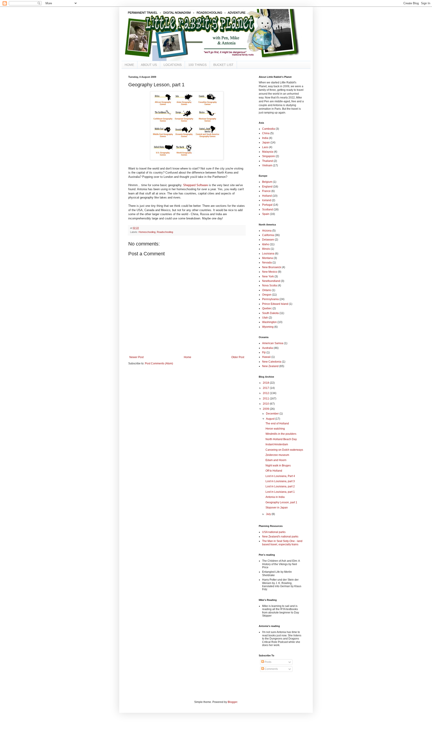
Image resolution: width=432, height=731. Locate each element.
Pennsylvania (270, 299)
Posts (267, 662)
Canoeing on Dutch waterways (284, 449)
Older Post (237, 357)
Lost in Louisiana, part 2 (280, 486)
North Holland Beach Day (281, 439)
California (268, 235)
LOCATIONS (173, 65)
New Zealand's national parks (280, 536)
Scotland (267, 209)
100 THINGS (197, 65)
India (265, 138)
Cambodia (268, 128)
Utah (265, 317)
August (270, 418)
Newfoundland (271, 281)
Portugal (267, 204)
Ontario (266, 290)
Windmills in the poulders (281, 433)
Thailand (267, 161)
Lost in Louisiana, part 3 (280, 481)
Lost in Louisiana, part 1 (280, 491)
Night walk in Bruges (278, 465)
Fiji (264, 352)
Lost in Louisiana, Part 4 (280, 476)
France (266, 191)
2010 (266, 403)
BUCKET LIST (223, 65)
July (269, 514)
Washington (269, 322)
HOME (129, 65)
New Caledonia (271, 361)
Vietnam (267, 165)
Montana (267, 258)
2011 (266, 398)
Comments (271, 669)
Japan (266, 142)
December (272, 413)
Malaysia (267, 151)
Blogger (232, 702)
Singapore (268, 156)
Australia (267, 348)
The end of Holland (277, 423)
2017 (266, 388)
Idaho (265, 244)
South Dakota (270, 313)
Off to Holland (274, 470)
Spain (265, 214)
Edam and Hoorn (276, 460)
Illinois (266, 248)
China (266, 133)
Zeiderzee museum (277, 455)
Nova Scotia (269, 285)
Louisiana (268, 253)
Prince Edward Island (275, 303)
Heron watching (275, 428)
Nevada (267, 262)
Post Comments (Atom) (159, 363)
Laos (265, 147)
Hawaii (266, 357)
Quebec (267, 308)
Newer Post (136, 357)
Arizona (267, 230)
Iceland (266, 200)
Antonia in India (275, 497)
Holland (267, 195)
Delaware (268, 239)
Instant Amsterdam (277, 444)
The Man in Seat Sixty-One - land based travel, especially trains (282, 542)
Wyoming (268, 326)
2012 (266, 393)
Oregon (266, 294)
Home (187, 357)
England (267, 186)
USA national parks (274, 532)
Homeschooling (147, 232)
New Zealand (270, 366)
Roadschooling (165, 232)
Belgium (267, 181)
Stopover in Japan (277, 507)
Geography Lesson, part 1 (281, 502)
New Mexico (269, 271)
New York (268, 276)
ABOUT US (149, 65)
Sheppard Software (195, 185)
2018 (266, 382)
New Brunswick (271, 267)
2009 (266, 408)
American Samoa (272, 343)
